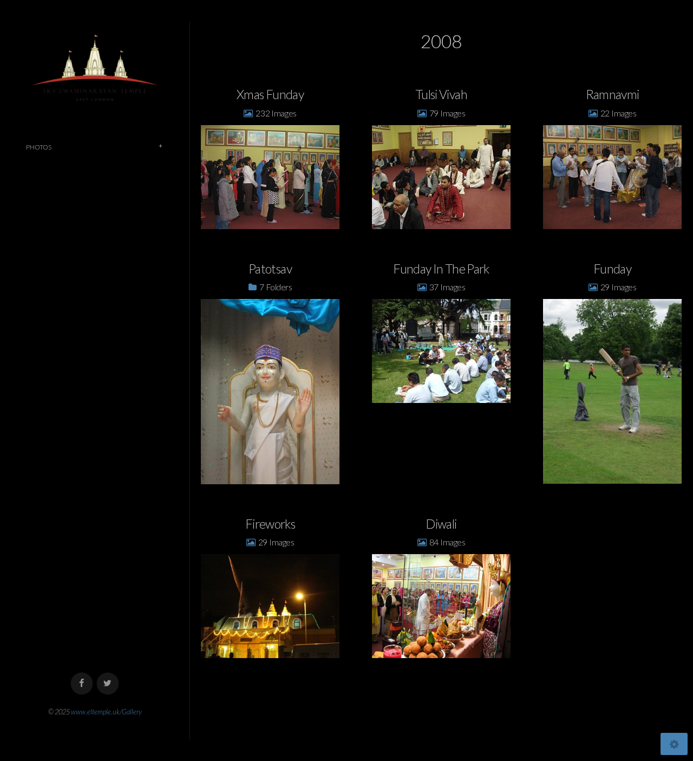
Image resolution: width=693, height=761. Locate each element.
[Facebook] (82, 684)
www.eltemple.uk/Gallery (106, 711)
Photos (38, 147)
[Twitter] (108, 684)
